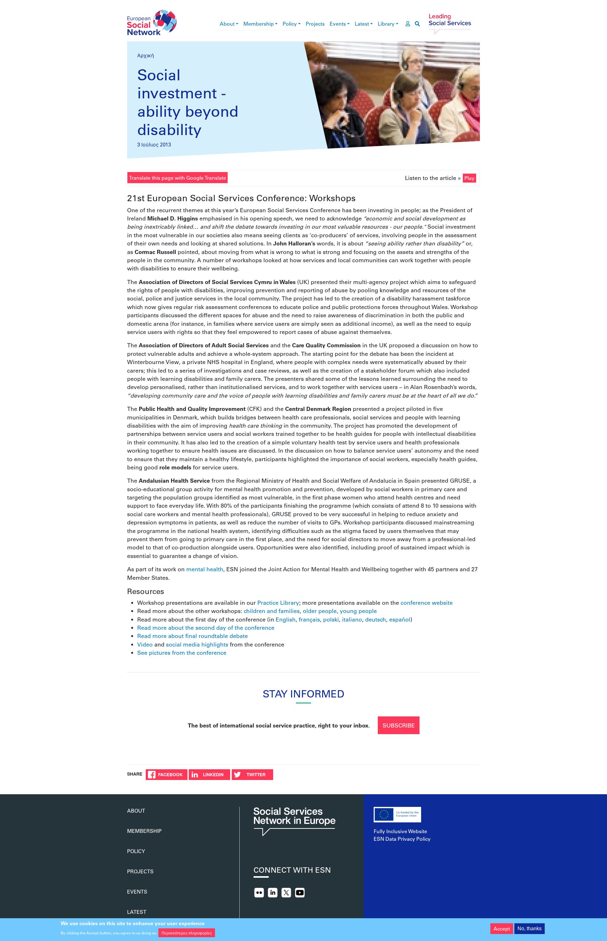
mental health (204, 569)
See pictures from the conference (181, 652)
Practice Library (278, 602)
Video (145, 644)
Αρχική (145, 55)
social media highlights (197, 644)
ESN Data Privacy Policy (402, 838)
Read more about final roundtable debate (192, 636)
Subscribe (399, 725)
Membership (258, 23)
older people (320, 611)
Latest (362, 23)
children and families (272, 611)
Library (386, 23)
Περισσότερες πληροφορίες (187, 932)
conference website (427, 602)
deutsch (375, 619)
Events (338, 23)
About (227, 23)
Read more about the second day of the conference (205, 627)
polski (331, 619)
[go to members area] (408, 24)
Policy (290, 23)
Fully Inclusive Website (400, 831)
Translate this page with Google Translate (177, 177)
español (399, 619)
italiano (352, 619)
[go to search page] (417, 24)
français (309, 619)
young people (358, 611)
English (286, 619)
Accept (502, 928)
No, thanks (530, 928)
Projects (315, 23)
